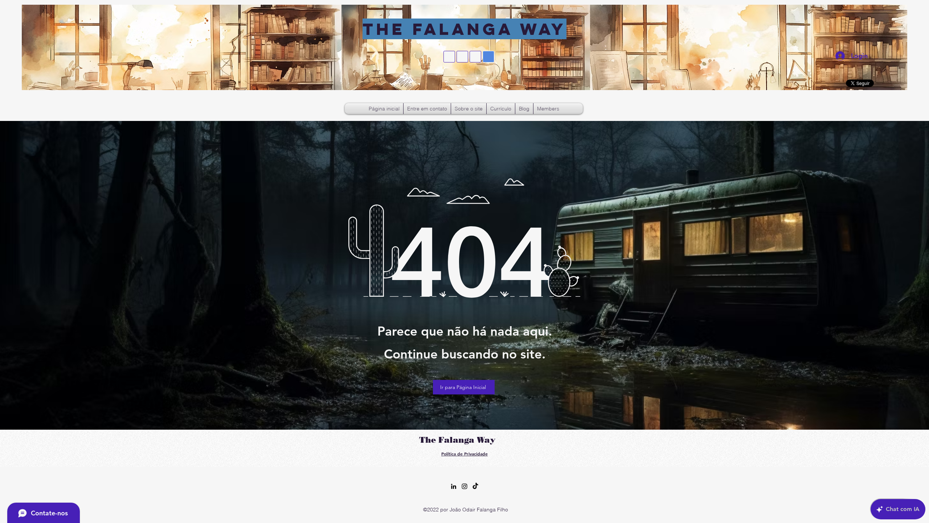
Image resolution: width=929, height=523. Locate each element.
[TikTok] (475, 486)
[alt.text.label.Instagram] (464, 486)
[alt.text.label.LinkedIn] (453, 486)
